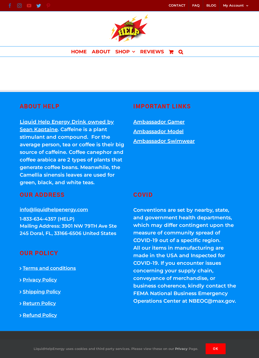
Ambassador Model (158, 131)
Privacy (181, 349)
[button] (181, 51)
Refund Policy (40, 315)
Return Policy (39, 303)
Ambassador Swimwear (164, 141)
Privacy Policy (40, 280)
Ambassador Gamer (159, 122)
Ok (215, 349)
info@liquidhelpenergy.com (54, 209)
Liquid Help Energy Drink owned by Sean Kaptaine (67, 125)
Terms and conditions (49, 268)
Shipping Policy (42, 292)
